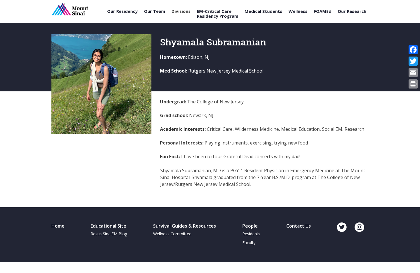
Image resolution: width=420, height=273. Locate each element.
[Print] (413, 84)
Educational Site (108, 226)
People (250, 226)
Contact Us (298, 226)
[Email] (413, 72)
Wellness (298, 11)
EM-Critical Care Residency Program (217, 13)
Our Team (154, 11)
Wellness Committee (172, 233)
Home (58, 226)
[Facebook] (413, 49)
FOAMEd (322, 11)
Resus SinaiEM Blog (109, 233)
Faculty (248, 242)
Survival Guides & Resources (184, 226)
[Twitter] (413, 61)
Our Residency (122, 11)
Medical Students (263, 11)
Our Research (352, 11)
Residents (251, 233)
